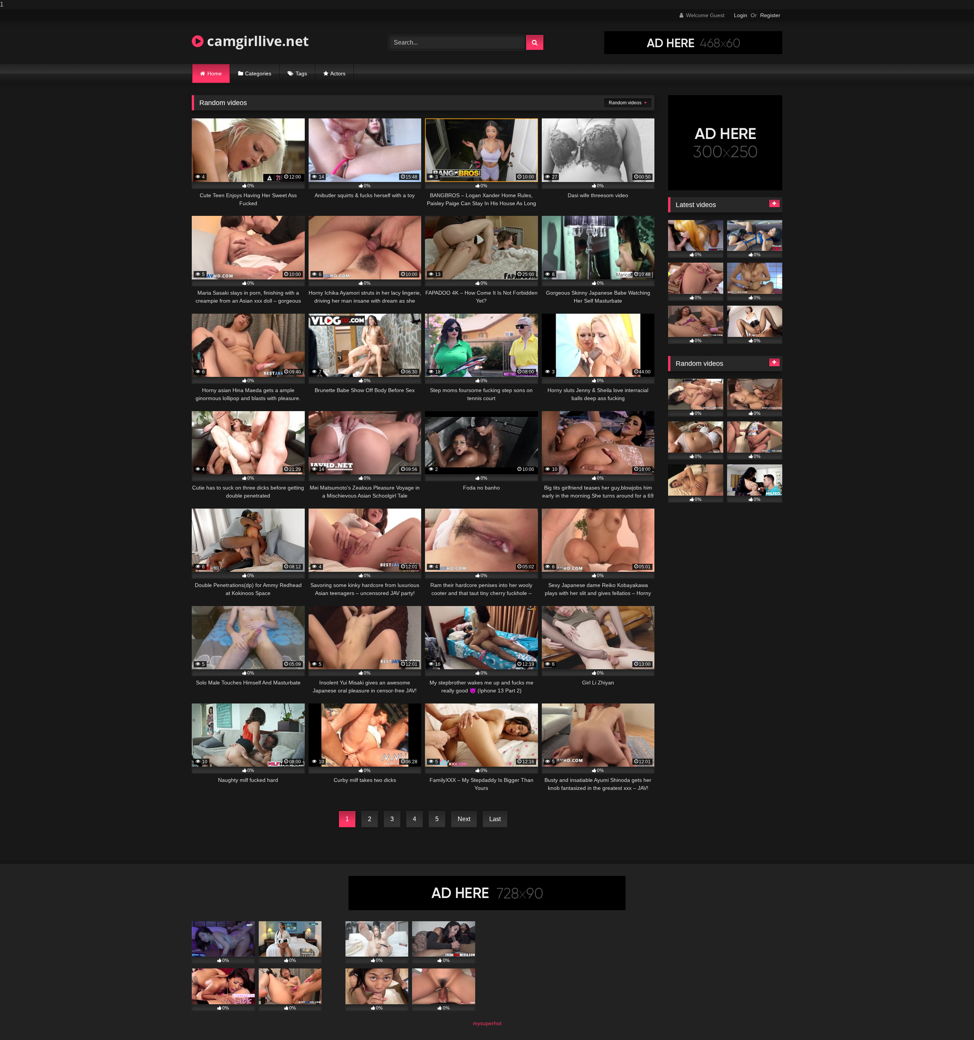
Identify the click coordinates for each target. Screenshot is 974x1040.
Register (770, 15)
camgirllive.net (256, 41)
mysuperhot (487, 1023)
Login (740, 15)
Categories (258, 73)
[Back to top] (950, 1019)
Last (495, 819)
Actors (337, 73)
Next (464, 819)
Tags (301, 73)
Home (214, 73)
